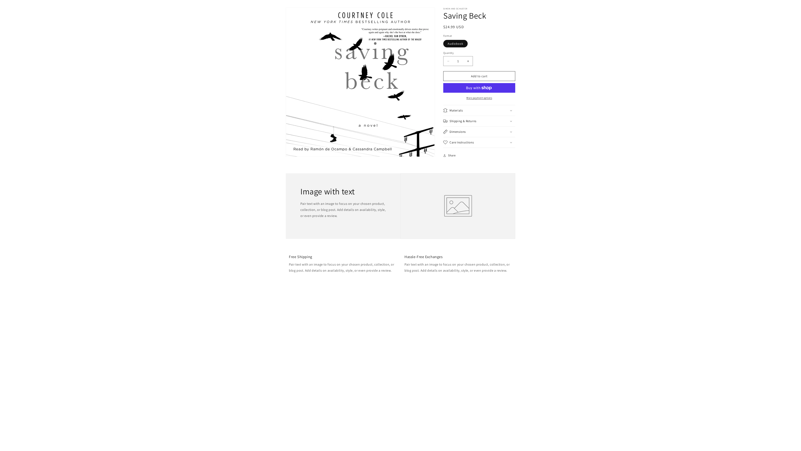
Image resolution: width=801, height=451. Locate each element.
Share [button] (452, 155)
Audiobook (455, 44)
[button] (479, 110)
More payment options (479, 97)
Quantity (448, 53)
